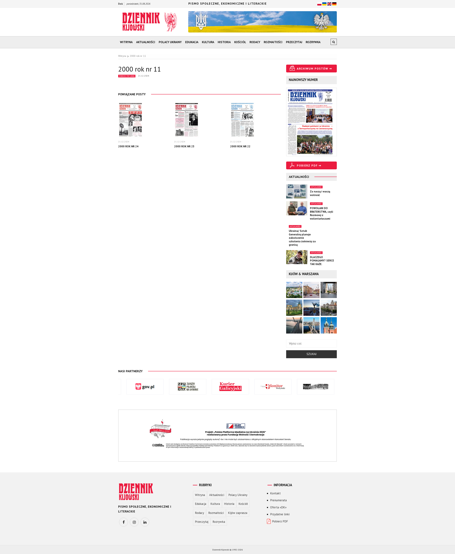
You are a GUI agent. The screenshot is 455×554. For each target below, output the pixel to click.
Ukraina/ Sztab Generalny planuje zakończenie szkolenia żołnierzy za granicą (302, 237)
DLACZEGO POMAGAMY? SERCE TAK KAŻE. (322, 260)
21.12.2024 (143, 75)
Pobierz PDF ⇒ (309, 165)
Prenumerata (278, 500)
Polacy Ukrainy (170, 42)
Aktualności (145, 42)
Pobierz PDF (280, 521)
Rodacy (255, 42)
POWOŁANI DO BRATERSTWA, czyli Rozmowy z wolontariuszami (321, 213)
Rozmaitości (273, 42)
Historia (224, 42)
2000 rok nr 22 (240, 146)
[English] (329, 4)
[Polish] (319, 4)
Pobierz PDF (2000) (127, 76)
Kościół (240, 42)
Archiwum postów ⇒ (314, 68)
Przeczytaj (294, 42)
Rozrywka (313, 42)
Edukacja (191, 42)
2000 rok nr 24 (128, 146)
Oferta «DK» (278, 507)
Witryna (126, 42)
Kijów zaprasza (237, 513)
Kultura (208, 42)
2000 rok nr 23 (184, 146)
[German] (334, 4)
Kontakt (275, 493)
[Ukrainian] (324, 4)
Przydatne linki (280, 514)
